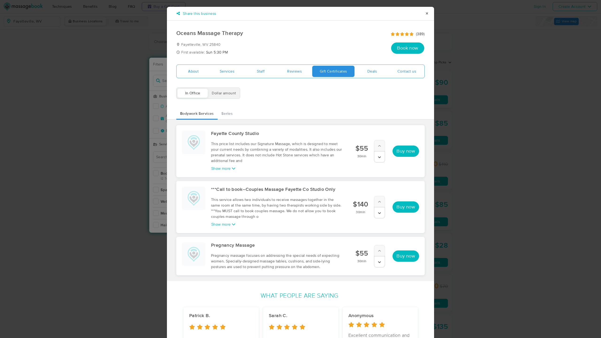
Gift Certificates (333, 71)
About (193, 71)
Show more (221, 168)
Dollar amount (224, 93)
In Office (192, 93)
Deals (372, 71)
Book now (407, 48)
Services (227, 71)
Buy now (406, 151)
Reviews (294, 71)
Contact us (406, 71)
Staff (261, 71)
